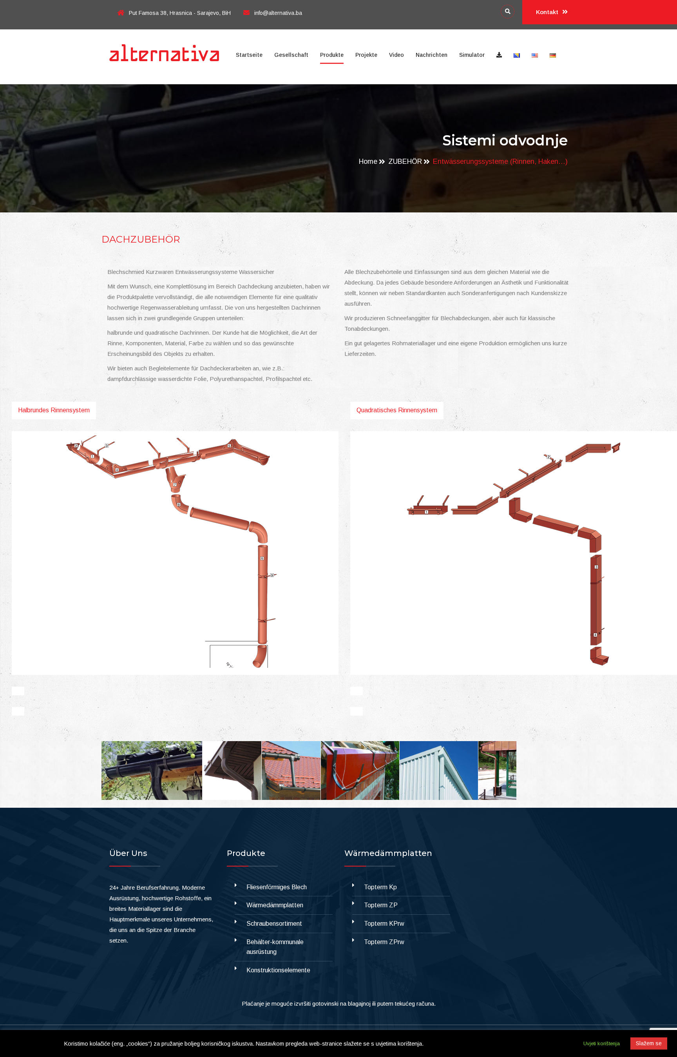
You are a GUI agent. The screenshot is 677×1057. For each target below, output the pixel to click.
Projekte (366, 55)
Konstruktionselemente (278, 970)
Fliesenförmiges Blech (276, 887)
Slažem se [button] (649, 1043)
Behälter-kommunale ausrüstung (275, 947)
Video (396, 55)
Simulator (472, 55)
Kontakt (548, 12)
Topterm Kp (380, 887)
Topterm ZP (381, 905)
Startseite (249, 55)
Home (368, 161)
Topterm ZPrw (384, 942)
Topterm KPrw (384, 923)
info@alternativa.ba (278, 13)
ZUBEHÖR (405, 161)
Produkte (332, 55)
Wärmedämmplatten (274, 905)
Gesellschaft (291, 55)
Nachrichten (431, 55)
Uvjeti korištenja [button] (601, 1043)
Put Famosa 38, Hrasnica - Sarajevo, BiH (180, 13)
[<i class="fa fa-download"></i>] (499, 54)
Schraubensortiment (274, 923)
